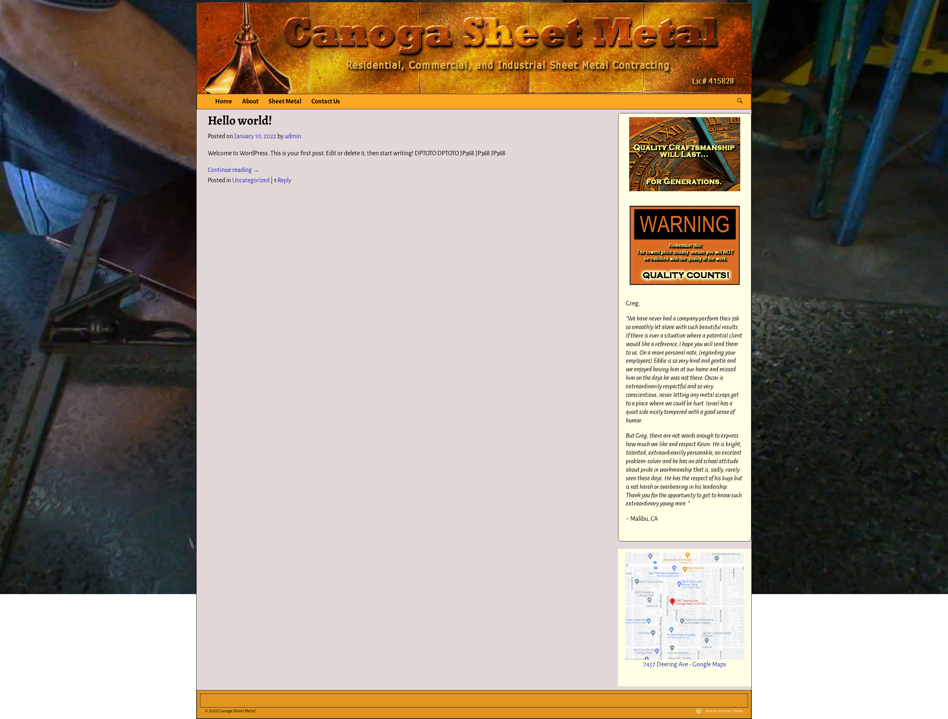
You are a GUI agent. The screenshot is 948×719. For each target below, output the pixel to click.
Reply (282, 180)
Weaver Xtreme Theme (724, 711)
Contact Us (325, 101)
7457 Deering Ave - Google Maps (684, 664)
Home (223, 101)
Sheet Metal (284, 101)
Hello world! (240, 120)
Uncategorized (251, 180)
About (250, 101)
